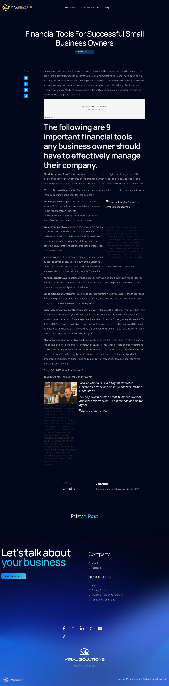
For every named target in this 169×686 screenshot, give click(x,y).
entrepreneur (104, 489)
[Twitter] (73, 629)
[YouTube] (100, 629)
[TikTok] (64, 637)
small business (118, 489)
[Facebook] (64, 629)
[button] (32, 78)
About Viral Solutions (90, 7)
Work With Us (70, 7)
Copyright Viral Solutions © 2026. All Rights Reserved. (142, 679)
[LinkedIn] (82, 629)
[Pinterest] (91, 629)
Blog (107, 7)
